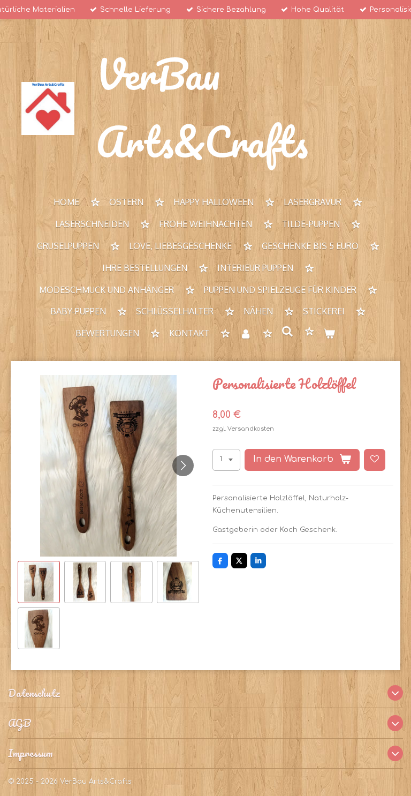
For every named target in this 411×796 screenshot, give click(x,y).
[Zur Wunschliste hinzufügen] (375, 460)
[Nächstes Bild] (183, 465)
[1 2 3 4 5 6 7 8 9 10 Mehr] (226, 460)
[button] (39, 582)
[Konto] (245, 334)
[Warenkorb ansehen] (329, 334)
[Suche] (287, 331)
